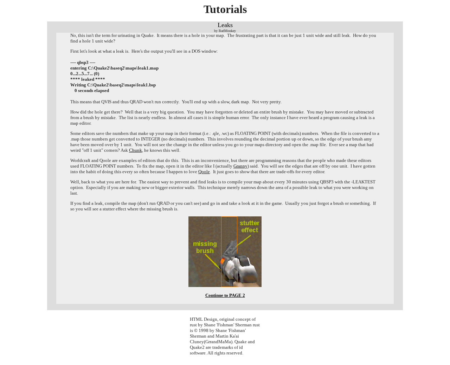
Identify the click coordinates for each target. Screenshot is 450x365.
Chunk (135, 150)
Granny (240, 166)
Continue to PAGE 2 (225, 295)
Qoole (204, 171)
